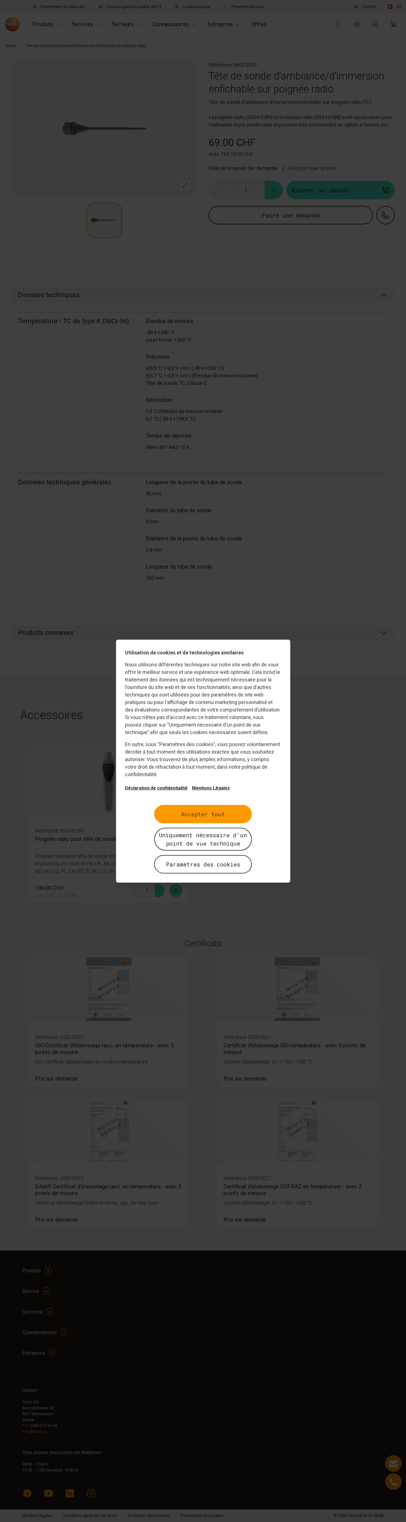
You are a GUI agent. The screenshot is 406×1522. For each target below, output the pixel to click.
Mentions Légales (211, 788)
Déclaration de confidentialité (156, 788)
